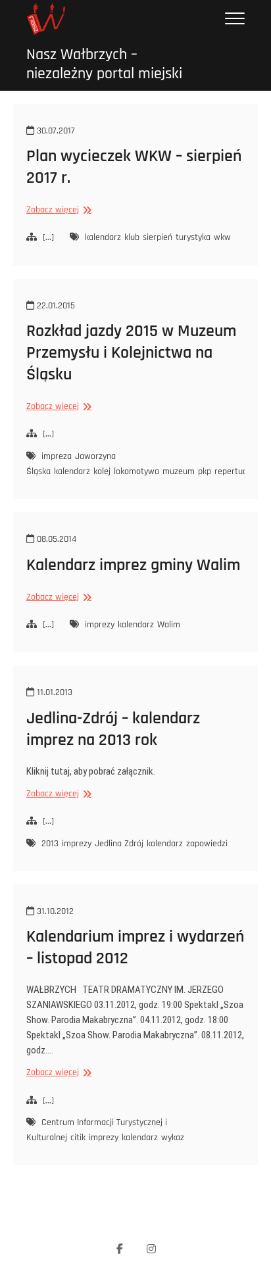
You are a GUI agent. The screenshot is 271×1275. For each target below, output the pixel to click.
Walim (168, 625)
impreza (56, 456)
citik (78, 1137)
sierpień (157, 237)
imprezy (99, 625)
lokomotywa (136, 471)
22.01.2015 (54, 306)
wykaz (172, 1137)
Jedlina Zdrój (119, 844)
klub (131, 237)
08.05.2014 (55, 539)
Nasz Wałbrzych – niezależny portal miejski (104, 64)
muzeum (178, 471)
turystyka (193, 237)
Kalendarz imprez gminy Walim (133, 565)
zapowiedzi (207, 844)
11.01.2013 (53, 692)
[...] (48, 237)
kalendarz (103, 237)
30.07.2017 (54, 131)
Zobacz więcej (57, 210)
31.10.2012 (54, 911)
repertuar (232, 471)
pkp (204, 471)
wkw (222, 237)
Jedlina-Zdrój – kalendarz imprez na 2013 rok (113, 729)
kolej (102, 471)
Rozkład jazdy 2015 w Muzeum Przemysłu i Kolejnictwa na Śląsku (131, 352)
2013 (50, 844)
